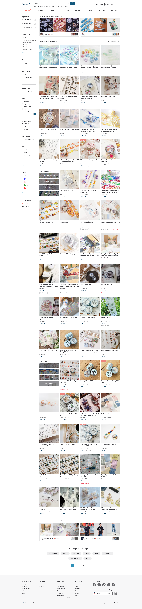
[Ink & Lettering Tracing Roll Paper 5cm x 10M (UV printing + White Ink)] (69, 497)
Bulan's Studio (63, 321)
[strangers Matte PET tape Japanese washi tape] (49, 433)
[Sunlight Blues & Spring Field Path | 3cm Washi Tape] (90, 85)
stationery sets (107, 553)
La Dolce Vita (63, 385)
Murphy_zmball (105, 164)
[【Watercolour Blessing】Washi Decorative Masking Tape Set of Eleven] (90, 55)
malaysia (46, 6)
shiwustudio (83, 511)
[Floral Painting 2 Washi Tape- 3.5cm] (49, 243)
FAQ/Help (59, 584)
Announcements (61, 588)
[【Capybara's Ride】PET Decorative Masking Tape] (49, 210)
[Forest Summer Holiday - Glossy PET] (69, 464)
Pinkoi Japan (104, 225)
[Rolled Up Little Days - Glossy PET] (49, 464)
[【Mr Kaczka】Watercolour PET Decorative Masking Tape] (110, 118)
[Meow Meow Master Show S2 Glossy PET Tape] (69, 339)
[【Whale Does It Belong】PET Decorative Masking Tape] (90, 118)
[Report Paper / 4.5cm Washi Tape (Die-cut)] (110, 464)
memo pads (76, 553)
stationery (51, 6)
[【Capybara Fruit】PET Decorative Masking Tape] (69, 210)
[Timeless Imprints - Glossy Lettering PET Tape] (90, 306)
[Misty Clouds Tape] (110, 306)
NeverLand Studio (85, 321)
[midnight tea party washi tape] (110, 339)
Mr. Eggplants (104, 288)
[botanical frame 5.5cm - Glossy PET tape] (49, 149)
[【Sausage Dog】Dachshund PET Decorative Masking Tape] (69, 149)
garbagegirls (83, 258)
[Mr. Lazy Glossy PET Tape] (90, 370)
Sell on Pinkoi (99, 4)
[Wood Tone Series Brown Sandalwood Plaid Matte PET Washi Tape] (90, 497)
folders (96, 553)
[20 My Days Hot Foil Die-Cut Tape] (69, 118)
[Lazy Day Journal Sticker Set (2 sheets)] (69, 85)
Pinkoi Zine (24, 586)
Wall (23, 590)
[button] (35, 114)
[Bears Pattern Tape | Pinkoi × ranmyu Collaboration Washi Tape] (110, 210)
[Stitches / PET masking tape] (69, 243)
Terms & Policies (61, 590)
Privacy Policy (60, 593)
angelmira (42, 354)
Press (76, 586)
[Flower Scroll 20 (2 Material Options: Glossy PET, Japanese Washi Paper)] (49, 306)
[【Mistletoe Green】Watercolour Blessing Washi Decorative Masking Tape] (110, 55)
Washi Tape (25, 206)
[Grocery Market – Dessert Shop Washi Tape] (110, 149)
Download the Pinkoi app (103, 593)
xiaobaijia (82, 417)
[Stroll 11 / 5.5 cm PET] (90, 273)
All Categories (25, 584)
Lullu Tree (42, 164)
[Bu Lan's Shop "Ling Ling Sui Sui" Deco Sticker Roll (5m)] (69, 306)
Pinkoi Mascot (78, 590)
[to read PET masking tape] (110, 85)
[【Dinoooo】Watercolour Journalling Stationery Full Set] (69, 55)
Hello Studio (42, 417)
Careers (77, 593)
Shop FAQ (41, 586)
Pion (81, 100)
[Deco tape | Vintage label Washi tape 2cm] (49, 497)
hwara (82, 164)
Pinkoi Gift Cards (26, 588)
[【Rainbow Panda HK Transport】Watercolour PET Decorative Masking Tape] (110, 179)
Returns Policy (60, 595)
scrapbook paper (53, 553)
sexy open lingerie (38, 6)
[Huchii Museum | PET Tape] (110, 433)
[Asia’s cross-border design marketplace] (26, 4)
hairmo (62, 133)
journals (87, 558)
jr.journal (41, 448)
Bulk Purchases (61, 586)
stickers (87, 553)
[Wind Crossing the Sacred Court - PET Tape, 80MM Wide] (90, 210)
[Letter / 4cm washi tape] (69, 179)
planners (65, 553)
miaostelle (42, 258)
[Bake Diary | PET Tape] (49, 403)
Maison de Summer (106, 417)
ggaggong (67, 6)
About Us (77, 584)
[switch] (29, 20)
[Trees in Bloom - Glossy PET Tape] (49, 339)
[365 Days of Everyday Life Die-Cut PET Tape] (90, 464)
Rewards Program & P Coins (64, 597)
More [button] (23, 52)
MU (40, 100)
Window (23, 593)
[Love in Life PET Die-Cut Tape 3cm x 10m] (69, 370)
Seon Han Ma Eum (65, 511)
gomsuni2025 (63, 100)
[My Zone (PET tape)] (110, 273)
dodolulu (62, 6)
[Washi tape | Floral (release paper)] (110, 403)
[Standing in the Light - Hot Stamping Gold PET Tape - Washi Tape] (90, 243)
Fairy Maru (42, 321)
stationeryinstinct (64, 258)
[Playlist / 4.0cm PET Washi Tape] (49, 118)
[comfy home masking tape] (69, 433)
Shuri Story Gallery (106, 258)
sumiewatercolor (84, 225)
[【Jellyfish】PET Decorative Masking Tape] (90, 179)
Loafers (57, 6)
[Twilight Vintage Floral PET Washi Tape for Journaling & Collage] (90, 403)
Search (72, 3)
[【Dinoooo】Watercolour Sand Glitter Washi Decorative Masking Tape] (49, 55)
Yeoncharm (104, 100)
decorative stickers (75, 558)
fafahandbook (43, 133)
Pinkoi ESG (78, 588)
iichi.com (77, 595)
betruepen (42, 288)
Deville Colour (43, 70)
